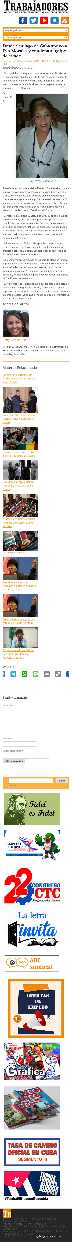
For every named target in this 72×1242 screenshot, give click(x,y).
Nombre (8, 738)
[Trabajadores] (7, 1213)
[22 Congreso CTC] (32, 904)
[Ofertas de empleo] (36, 1008)
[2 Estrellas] (6, 67)
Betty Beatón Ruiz (14, 340)
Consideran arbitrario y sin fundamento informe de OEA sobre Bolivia (19, 378)
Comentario (10, 705)
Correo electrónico (13, 751)
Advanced (13, 785)
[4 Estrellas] (12, 67)
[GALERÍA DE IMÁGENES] (32, 1078)
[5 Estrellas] (15, 67)
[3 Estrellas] (9, 67)
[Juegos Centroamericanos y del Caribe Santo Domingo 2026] (32, 861)
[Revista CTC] (32, 1129)
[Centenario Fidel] (32, 823)
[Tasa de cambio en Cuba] (32, 1165)
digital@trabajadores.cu (49, 1236)
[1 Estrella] (4, 67)
